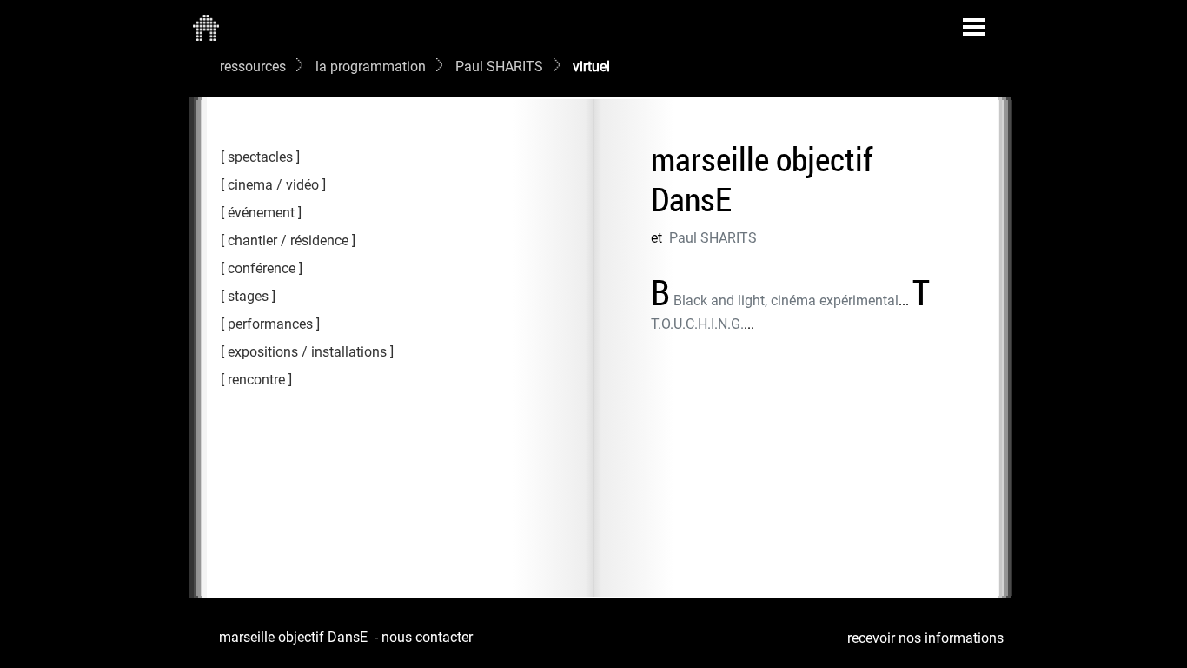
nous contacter (427, 637)
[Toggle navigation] (974, 26)
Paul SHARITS (499, 66)
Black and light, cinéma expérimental (786, 300)
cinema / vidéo (273, 185)
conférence (261, 268)
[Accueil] (206, 27)
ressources (253, 66)
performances (270, 324)
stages (248, 296)
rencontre (256, 379)
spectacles (260, 157)
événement (261, 212)
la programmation (370, 66)
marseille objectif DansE (293, 637)
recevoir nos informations (925, 638)
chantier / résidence (288, 240)
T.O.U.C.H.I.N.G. (697, 324)
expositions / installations (307, 352)
